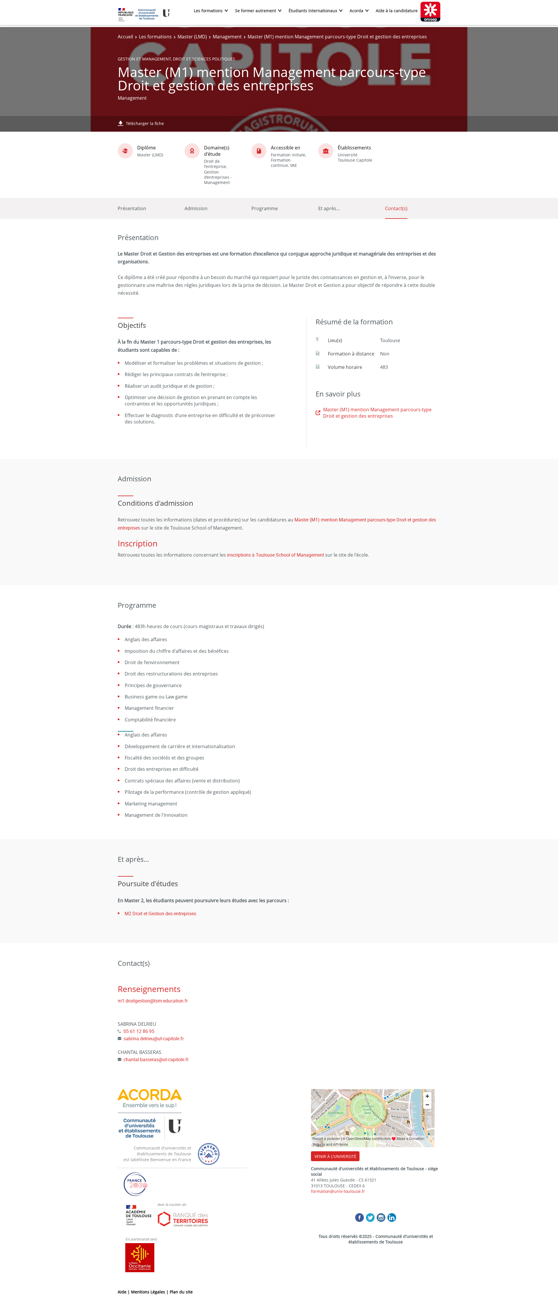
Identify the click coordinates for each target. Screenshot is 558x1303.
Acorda (356, 10)
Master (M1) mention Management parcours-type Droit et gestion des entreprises (377, 412)
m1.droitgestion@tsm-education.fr (153, 1001)
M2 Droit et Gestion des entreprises (160, 913)
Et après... (329, 208)
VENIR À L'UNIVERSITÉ (335, 1156)
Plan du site (181, 1292)
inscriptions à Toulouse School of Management (275, 555)
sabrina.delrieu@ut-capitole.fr (154, 1038)
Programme (264, 208)
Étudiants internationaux (313, 10)
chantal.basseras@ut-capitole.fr (156, 1059)
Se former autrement (255, 10)
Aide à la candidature (397, 10)
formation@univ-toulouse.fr (338, 1191)
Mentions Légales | (150, 1292)
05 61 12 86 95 (139, 1031)
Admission (196, 208)
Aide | (124, 1292)
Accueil (125, 36)
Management (227, 36)
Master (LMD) (192, 36)
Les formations (208, 10)
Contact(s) (396, 208)
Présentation (132, 208)
